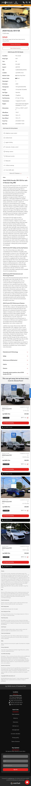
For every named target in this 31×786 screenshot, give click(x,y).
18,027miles (25, 550)
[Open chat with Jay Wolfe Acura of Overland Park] (27, 782)
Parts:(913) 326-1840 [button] (16, 704)
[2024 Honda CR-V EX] (15, 533)
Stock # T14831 (5, 499)
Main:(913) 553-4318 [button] (16, 700)
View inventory (15, 714)
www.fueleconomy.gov (6, 597)
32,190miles (25, 503)
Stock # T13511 (5, 407)
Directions (15, 722)
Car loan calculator (15, 733)
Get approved (15, 729)
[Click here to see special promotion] (15, 5)
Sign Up (15, 769)
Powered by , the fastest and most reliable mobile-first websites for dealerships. (15, 779)
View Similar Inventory (15, 48)
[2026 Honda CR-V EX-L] (15, 394)
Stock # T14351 (5, 546)
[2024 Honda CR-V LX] (15, 441)
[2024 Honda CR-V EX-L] (15, 487)
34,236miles (25, 457)
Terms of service (15, 741)
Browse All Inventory (15, 44)
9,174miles (26, 410)
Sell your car (15, 726)
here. (13, 651)
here (24, 649)
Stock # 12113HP (5, 453)
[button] (23, 2)
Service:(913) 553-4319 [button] (17, 702)
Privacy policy (15, 737)
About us (15, 718)
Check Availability (9, 422)
